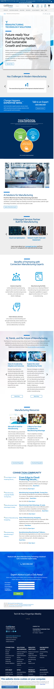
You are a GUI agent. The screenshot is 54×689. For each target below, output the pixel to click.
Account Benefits (44, 672)
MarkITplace (20, 676)
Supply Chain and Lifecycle (21, 664)
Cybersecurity (20, 653)
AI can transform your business (36, 347)
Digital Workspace (21, 655)
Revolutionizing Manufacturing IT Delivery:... (32, 532)
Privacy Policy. (42, 684)
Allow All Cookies (27, 686)
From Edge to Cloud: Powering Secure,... (29, 478)
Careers (7, 653)
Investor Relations (9, 663)
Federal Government (33, 651)
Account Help (43, 674)
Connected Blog (44, 651)
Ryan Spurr (31, 488)
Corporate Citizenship (8, 660)
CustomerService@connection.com (13, 635)
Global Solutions (10, 641)
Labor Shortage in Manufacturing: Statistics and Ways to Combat (20, 605)
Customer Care (9, 672)
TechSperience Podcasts (43, 656)
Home (5, 13)
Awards (7, 651)
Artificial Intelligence (22, 651)
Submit (18, 593)
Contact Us (8, 657)
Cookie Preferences (10, 686)
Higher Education (32, 655)
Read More (36, 485)
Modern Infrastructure (20, 658)
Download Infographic (18, 462)
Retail (29, 661)
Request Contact (40, 108)
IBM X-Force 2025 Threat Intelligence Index (15, 603)
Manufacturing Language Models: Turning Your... (33, 492)
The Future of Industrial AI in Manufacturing (26, 604)
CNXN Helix (20, 674)
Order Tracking (9, 674)
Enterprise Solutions (11, 639)
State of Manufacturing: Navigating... (30, 517)
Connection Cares (9, 655)
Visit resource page (30, 1)
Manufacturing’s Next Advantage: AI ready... (32, 505)
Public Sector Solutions (11, 637)
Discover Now (10, 63)
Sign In (41, 676)
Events (41, 653)
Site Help (7, 676)
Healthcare (31, 653)
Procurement (31, 676)
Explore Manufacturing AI (10, 207)
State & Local (31, 663)
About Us (7, 650)
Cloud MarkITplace (21, 672)
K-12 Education (32, 657)
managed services (31, 246)
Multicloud (19, 661)
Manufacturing (32, 659)
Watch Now (17, 396)
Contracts (30, 674)
